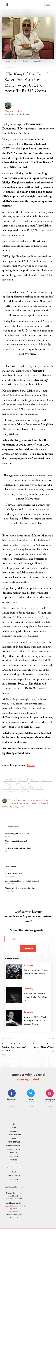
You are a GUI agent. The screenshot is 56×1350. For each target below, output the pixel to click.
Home (7, 60)
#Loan (25, 788)
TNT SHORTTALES (14, 1142)
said (13, 149)
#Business (34, 780)
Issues (25, 60)
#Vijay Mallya (25, 792)
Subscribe (28, 948)
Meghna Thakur (13, 111)
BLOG (14, 1138)
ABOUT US (14, 1153)
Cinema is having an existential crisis (20, 888)
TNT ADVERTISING (14, 1149)
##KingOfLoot (9, 780)
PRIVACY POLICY (14, 1176)
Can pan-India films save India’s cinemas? (22, 881)
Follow (11, 1106)
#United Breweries (10, 792)
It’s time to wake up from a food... (18, 848)
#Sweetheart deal (37, 788)
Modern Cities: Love (13, 873)
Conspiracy (38, 60)
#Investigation (33, 784)
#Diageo (20, 784)
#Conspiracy (47, 780)
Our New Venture (14, 1135)
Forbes (31, 765)
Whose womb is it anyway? (16, 841)
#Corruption (9, 784)
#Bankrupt (22, 780)
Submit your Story (14, 1168)
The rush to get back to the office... (19, 833)
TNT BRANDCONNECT (14, 1146)
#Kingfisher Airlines (11, 788)
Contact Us (14, 1164)
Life (16, 60)
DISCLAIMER (13, 1156)
